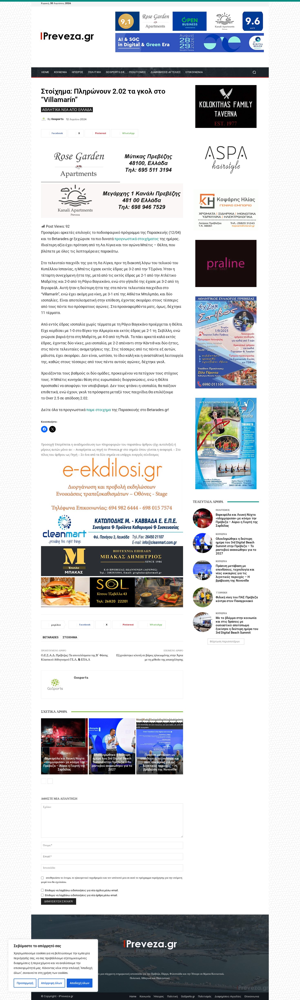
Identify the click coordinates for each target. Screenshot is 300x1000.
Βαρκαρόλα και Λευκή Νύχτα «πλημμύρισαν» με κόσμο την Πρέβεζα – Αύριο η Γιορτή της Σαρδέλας (64, 764)
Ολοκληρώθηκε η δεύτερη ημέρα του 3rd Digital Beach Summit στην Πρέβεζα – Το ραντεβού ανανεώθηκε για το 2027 (112, 762)
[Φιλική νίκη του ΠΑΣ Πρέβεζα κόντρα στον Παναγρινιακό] (203, 597)
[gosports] (44, 119)
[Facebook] (236, 3)
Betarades (51, 637)
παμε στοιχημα (98, 410)
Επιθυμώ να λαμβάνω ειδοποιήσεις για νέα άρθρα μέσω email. (81, 895)
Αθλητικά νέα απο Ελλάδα (67, 109)
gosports (57, 119)
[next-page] (50, 781)
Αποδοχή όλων (79, 983)
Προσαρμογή (25, 983)
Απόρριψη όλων (51, 983)
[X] (251, 3)
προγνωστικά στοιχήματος (136, 239)
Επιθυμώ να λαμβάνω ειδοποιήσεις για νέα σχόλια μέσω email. (81, 890)
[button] (254, 72)
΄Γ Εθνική (221, 593)
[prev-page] (43, 781)
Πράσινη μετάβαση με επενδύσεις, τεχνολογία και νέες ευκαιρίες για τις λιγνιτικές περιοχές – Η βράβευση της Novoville (159, 762)
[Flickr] (241, 3)
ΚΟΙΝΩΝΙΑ (111, 750)
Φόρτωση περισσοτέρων (225, 641)
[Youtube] (256, 3)
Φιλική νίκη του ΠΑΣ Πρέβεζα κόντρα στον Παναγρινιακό (237, 599)
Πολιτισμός (64, 753)
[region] (53, 965)
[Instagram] (246, 3)
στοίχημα (70, 637)
